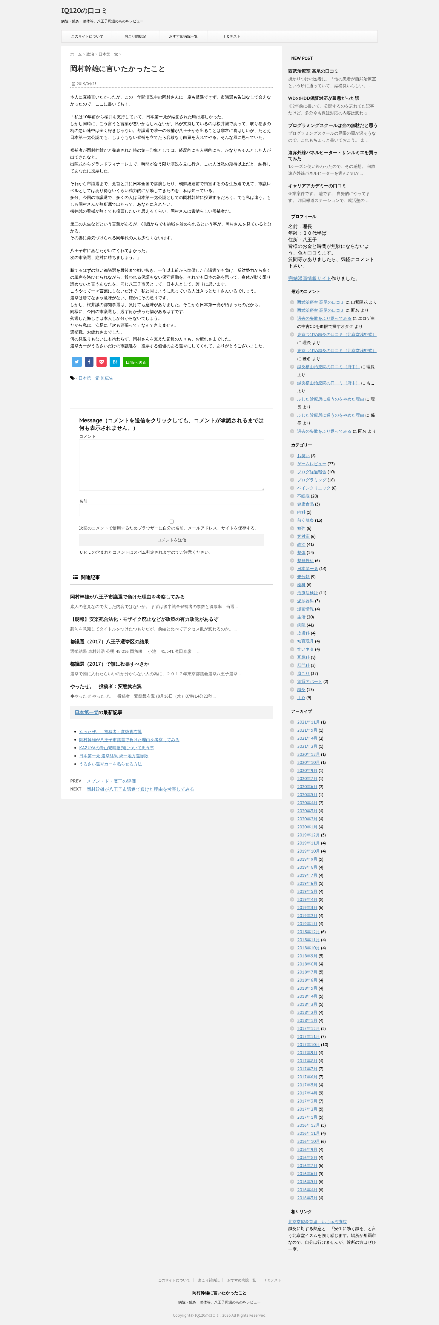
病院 (301, 625)
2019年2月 (307, 915)
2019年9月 (307, 859)
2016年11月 (308, 1133)
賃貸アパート (309, 681)
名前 (83, 501)
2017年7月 (307, 1068)
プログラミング (311, 480)
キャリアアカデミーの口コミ (317, 185)
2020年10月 (308, 762)
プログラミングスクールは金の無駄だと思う (333, 125)
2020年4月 (307, 802)
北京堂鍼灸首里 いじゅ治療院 (317, 1221)
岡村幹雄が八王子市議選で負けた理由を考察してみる (127, 597)
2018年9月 (307, 956)
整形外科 (305, 560)
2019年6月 (307, 883)
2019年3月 (307, 907)
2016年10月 (308, 1141)
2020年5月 (307, 794)
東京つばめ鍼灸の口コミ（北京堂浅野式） (337, 334)
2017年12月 (308, 1028)
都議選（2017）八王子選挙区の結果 (109, 641)
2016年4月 (307, 1189)
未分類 (303, 576)
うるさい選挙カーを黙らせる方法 (110, 764)
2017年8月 (307, 1060)
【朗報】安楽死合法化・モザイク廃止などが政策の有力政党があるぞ (144, 619)
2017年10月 (308, 1044)
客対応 (303, 536)
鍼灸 (301, 689)
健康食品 (305, 504)
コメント (87, 436)
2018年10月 (308, 948)
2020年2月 (307, 819)
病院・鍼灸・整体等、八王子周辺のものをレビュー (219, 1302)
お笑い (303, 455)
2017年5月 (307, 1085)
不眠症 (303, 496)
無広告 (107, 378)
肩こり (303, 673)
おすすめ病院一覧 (183, 36)
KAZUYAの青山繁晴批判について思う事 (116, 747)
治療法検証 (307, 592)
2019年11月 (308, 843)
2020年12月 (308, 754)
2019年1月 (307, 923)
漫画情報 (305, 609)
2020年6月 (307, 786)
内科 (301, 512)
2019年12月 (308, 835)
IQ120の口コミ (84, 10)
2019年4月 (307, 899)
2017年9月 (307, 1052)
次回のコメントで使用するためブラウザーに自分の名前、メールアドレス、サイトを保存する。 (169, 528)
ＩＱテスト (231, 36)
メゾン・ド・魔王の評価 (111, 781)
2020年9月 (307, 770)
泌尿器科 (305, 601)
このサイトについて (87, 36)
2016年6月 (307, 1173)
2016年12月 (308, 1125)
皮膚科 (303, 633)
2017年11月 (308, 1036)
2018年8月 (307, 964)
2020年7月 (307, 778)
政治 (301, 544)
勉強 (301, 528)
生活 (301, 617)
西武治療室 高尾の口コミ (313, 71)
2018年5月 (307, 988)
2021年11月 (308, 722)
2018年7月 (307, 972)
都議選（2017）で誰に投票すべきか (109, 664)
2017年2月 (307, 1109)
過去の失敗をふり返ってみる (324, 318)
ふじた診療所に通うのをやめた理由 (330, 399)
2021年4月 (307, 738)
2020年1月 (307, 827)
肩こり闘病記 (135, 36)
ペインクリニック (314, 488)
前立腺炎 (305, 520)
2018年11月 (308, 939)
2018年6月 (307, 980)
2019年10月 (308, 851)
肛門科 (303, 665)
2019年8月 (307, 867)
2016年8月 (307, 1157)
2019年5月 (307, 891)
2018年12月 (308, 931)
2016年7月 (307, 1165)
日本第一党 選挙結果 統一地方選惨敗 (113, 756)
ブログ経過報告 (311, 472)
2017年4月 (307, 1093)
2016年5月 (307, 1181)
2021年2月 (307, 746)
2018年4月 (307, 996)
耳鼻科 (303, 657)
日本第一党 (89, 378)
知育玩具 (305, 641)
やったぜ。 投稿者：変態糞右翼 (106, 686)
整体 (301, 552)
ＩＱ (301, 697)
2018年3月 (307, 1004)
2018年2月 (307, 1012)
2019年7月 (307, 875)
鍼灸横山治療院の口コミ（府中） (328, 366)
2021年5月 (307, 730)
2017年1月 (307, 1117)
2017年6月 (307, 1077)
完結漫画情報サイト (309, 278)
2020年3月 (307, 810)
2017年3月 (307, 1101)
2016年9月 (307, 1149)
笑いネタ (305, 649)
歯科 (301, 584)
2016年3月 (307, 1197)
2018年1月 (307, 1020)
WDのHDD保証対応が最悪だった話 (323, 98)
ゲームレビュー (311, 463)
